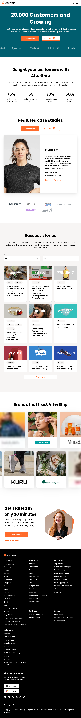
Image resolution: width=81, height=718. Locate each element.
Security (25, 705)
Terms (15, 705)
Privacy (7, 705)
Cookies (34, 705)
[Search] (73, 3)
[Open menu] (77, 2)
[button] (16, 204)
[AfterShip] (9, 2)
